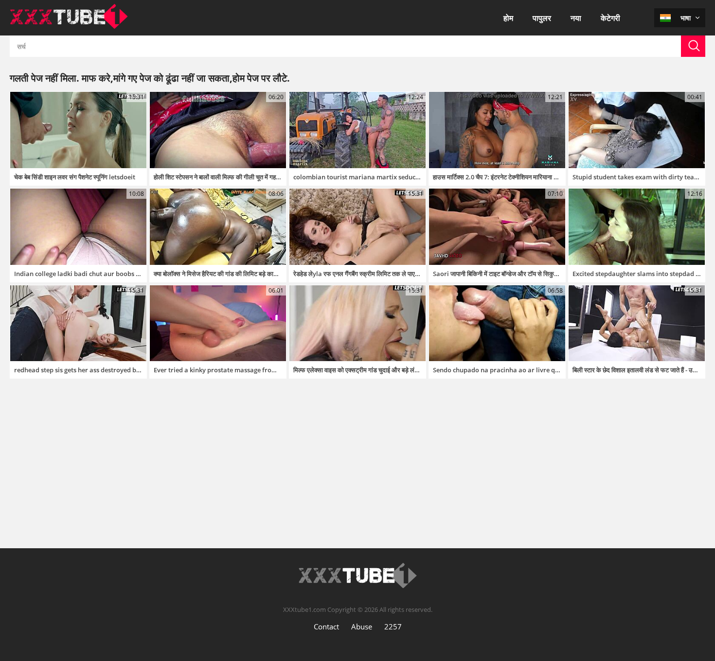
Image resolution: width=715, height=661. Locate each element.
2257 (393, 626)
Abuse (361, 626)
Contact (326, 626)
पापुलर (542, 18)
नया (576, 18)
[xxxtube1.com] (69, 26)
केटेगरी (610, 18)
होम (508, 18)
